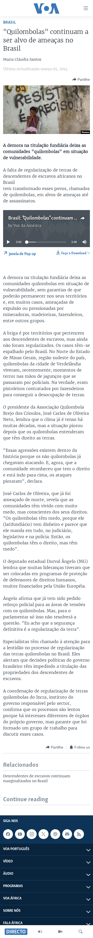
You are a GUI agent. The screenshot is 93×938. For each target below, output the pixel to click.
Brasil (9, 22)
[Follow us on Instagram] (31, 834)
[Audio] (40, 931)
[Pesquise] (80, 931)
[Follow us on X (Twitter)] (43, 834)
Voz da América (27, 225)
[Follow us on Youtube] (20, 834)
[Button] (81, 79)
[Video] (60, 931)
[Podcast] (55, 834)
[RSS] (79, 834)
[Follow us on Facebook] (8, 834)
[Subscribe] (67, 834)
